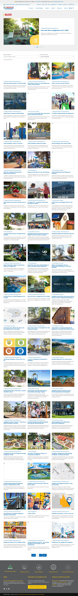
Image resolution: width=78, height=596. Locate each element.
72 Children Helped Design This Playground (63, 113)
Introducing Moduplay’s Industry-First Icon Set (14, 360)
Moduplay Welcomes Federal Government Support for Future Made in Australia (38, 234)
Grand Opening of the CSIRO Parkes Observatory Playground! (61, 422)
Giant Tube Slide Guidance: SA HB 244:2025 (15, 83)
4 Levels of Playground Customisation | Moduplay (38, 360)
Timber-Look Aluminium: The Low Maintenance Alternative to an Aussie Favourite (61, 266)
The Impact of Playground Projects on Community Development (37, 454)
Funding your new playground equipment (62, 542)
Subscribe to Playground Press (37, 586)
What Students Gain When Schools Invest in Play (15, 203)
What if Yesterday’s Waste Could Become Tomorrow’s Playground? (14, 265)
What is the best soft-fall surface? (60, 83)
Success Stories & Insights (34, 111)
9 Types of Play (31, 513)
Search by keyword (7, 54)
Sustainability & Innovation (58, 170)
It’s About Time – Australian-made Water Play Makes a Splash (38, 203)
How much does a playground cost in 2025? (39, 296)
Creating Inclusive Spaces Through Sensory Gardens (14, 234)
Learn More (38, 1)
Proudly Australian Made (10, 4)
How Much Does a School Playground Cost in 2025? (14, 297)
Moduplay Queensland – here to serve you (62, 513)
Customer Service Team (58, 1)
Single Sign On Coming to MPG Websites (14, 113)
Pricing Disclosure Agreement (30, 594)
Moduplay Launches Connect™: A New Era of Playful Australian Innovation (15, 422)
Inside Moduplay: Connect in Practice (13, 143)
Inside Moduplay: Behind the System (37, 143)
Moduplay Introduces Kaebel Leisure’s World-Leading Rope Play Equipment (61, 391)
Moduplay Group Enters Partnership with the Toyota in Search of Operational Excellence (63, 297)
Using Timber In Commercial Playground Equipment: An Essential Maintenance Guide (63, 328)
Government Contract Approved (23, 4)
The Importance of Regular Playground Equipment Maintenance (13, 514)
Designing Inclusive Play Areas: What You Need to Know (38, 484)
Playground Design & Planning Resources (50, 28)
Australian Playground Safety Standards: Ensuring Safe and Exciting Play (38, 422)
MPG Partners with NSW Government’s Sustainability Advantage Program (37, 391)
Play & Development (33, 170)
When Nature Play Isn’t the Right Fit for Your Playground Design (39, 328)
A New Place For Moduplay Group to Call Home (62, 203)
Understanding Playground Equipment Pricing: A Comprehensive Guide (13, 484)
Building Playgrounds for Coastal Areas (62, 359)
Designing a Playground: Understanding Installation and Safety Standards (62, 454)
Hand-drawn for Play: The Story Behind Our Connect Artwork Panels (38, 84)
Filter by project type (44, 54)
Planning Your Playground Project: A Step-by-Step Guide (62, 484)
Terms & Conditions (40, 594)
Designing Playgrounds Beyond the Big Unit (63, 233)
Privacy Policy (21, 594)
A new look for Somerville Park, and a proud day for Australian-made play (39, 114)
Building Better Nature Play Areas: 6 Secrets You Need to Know (15, 391)
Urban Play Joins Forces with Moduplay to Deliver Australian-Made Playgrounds (38, 265)
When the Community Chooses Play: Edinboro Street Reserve (13, 173)
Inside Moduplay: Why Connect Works (61, 143)
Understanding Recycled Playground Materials (61, 173)
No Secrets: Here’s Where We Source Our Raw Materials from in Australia (14, 328)
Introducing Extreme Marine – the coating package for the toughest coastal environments (38, 543)
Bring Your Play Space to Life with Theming (38, 172)
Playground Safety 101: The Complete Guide (14, 542)
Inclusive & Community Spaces (35, 357)
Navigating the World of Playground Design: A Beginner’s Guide (15, 454)
